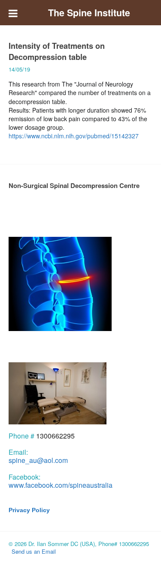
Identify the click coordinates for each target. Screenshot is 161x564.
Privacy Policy (29, 510)
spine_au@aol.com (38, 460)
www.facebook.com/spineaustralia (60, 485)
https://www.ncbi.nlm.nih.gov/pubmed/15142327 (74, 135)
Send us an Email (34, 551)
